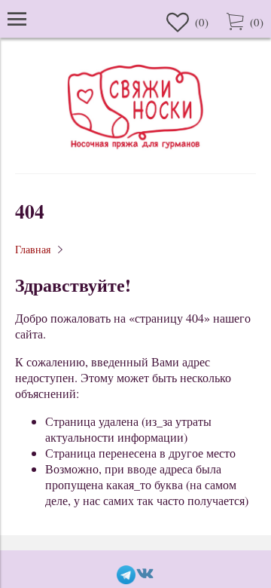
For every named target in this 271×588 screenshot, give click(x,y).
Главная (32, 249)
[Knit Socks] (135, 151)
